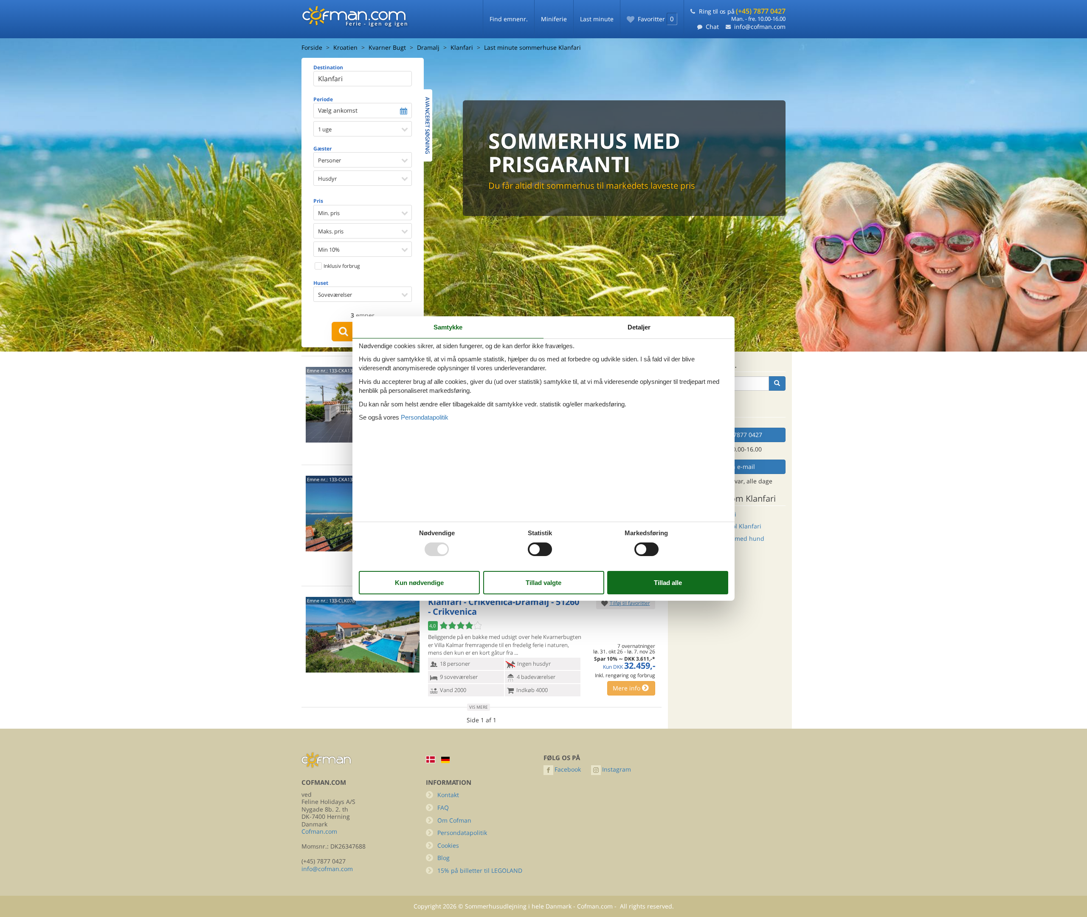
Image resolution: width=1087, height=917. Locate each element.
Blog (443, 858)
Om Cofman (454, 820)
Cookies (448, 845)
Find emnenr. (509, 19)
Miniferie (554, 19)
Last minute (597, 19)
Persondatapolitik (462, 833)
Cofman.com (319, 831)
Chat (712, 27)
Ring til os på (742, 11)
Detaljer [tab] (639, 327)
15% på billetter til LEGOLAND (479, 870)
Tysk (445, 760)
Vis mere (478, 707)
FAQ (443, 807)
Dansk (430, 759)
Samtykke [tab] (448, 327)
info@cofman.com (760, 27)
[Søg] (777, 383)
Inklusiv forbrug (341, 266)
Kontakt (448, 795)
